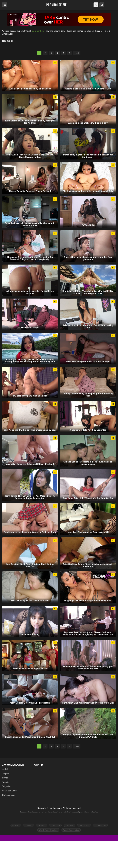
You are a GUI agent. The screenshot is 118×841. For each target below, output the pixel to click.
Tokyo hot (6, 786)
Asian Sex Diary (9, 790)
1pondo (5, 781)
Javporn (5, 773)
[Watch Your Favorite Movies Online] (56, 5)
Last (77, 53)
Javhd (5, 769)
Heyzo (5, 777)
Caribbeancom (9, 794)
